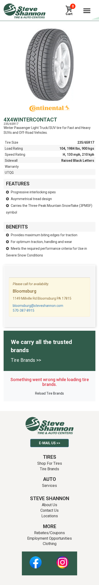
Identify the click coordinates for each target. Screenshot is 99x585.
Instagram (62, 560)
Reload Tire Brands (49, 393)
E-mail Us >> (49, 443)
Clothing (49, 543)
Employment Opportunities (49, 538)
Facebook (35, 560)
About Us (49, 505)
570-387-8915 (23, 310)
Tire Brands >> (26, 360)
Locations (49, 516)
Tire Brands (49, 469)
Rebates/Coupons (49, 533)
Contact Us (49, 510)
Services (49, 485)
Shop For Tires (49, 463)
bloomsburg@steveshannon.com (38, 306)
